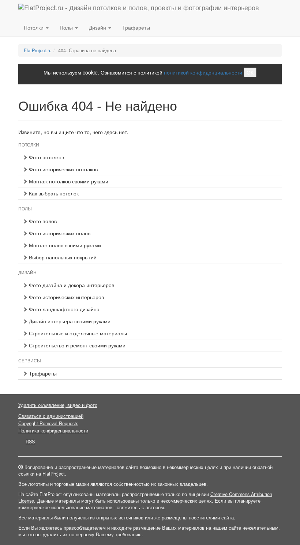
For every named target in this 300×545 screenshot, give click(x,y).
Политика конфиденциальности (53, 430)
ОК (250, 72)
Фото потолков (45, 157)
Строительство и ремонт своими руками (76, 345)
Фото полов (42, 221)
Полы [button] (67, 27)
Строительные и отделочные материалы (77, 333)
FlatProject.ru (38, 50)
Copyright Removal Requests (48, 423)
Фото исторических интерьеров (65, 297)
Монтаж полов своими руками (64, 245)
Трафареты (136, 27)
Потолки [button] (34, 27)
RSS (30, 441)
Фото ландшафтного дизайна (63, 309)
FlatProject (53, 473)
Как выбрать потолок (53, 193)
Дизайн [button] (98, 27)
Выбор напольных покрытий (62, 257)
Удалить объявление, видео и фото (57, 405)
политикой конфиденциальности (203, 72)
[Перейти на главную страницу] (139, 9)
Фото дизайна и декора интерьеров (70, 285)
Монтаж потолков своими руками (67, 181)
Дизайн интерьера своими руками (68, 321)
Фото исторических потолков (62, 169)
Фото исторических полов (58, 233)
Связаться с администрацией (50, 416)
